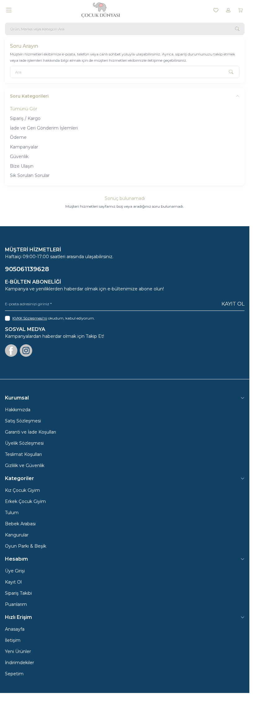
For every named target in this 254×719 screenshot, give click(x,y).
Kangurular (16, 535)
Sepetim (14, 674)
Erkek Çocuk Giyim (25, 501)
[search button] (237, 29)
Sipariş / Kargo (25, 118)
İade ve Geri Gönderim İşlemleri (44, 128)
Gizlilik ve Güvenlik (24, 465)
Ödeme (18, 137)
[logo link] (111, 10)
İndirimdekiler (19, 662)
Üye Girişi (15, 571)
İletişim (12, 640)
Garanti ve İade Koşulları (30, 432)
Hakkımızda (17, 409)
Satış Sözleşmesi (23, 421)
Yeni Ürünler (18, 651)
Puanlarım (16, 604)
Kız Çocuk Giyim (22, 490)
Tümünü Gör (23, 109)
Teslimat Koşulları (23, 454)
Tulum (12, 512)
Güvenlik (19, 156)
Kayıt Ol (232, 304)
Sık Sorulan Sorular (30, 175)
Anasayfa (14, 629)
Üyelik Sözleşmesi (24, 443)
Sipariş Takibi (18, 593)
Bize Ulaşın (21, 166)
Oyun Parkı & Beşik (25, 546)
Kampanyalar (24, 147)
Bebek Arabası (20, 524)
